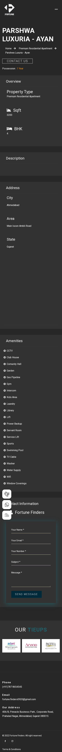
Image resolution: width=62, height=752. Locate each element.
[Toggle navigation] (56, 9)
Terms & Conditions (11, 749)
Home (8, 48)
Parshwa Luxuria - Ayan (17, 52)
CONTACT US (17, 61)
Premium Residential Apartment (36, 48)
